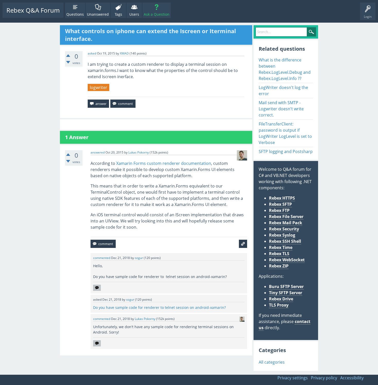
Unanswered (98, 14)
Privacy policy (324, 378)
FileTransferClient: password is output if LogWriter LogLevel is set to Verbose (285, 133)
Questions (75, 14)
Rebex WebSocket (287, 260)
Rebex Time (280, 247)
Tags (118, 14)
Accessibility (352, 378)
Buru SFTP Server (286, 286)
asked (92, 53)
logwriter (98, 87)
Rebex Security (284, 229)
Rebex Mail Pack (285, 223)
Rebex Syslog (282, 235)
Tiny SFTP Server (285, 293)
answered (98, 152)
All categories (272, 362)
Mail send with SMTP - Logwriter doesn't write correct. (281, 109)
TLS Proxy (279, 305)
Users (134, 14)
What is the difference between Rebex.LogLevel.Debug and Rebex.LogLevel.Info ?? (285, 69)
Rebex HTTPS (282, 198)
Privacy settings (292, 378)
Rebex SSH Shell (285, 241)
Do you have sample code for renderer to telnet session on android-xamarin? (159, 307)
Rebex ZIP (279, 266)
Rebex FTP (279, 210)
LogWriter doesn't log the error (283, 90)
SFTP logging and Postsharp (286, 151)
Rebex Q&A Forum (33, 10)
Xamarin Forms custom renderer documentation (163, 163)
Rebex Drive (281, 299)
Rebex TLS (279, 253)
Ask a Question (156, 14)
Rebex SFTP (280, 204)
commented (101, 258)
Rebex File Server (286, 216)
